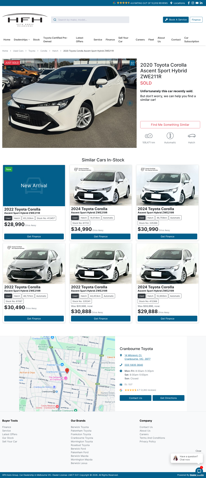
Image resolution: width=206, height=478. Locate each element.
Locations (179, 3)
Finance (110, 39)
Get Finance (34, 236)
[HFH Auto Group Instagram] (193, 3)
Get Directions (168, 397)
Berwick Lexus (79, 463)
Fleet (151, 39)
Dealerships (21, 39)
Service (98, 39)
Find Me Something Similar (170, 124)
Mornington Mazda (81, 459)
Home (6, 39)
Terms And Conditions (152, 437)
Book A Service (178, 19)
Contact (176, 39)
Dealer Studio (197, 475)
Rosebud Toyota (80, 445)
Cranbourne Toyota (82, 437)
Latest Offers (79, 39)
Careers (140, 39)
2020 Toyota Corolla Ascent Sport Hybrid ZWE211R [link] (88, 50)
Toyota (32, 50)
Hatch (55, 50)
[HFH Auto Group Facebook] (189, 3)
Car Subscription (191, 39)
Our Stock (8, 437)
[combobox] (90, 19)
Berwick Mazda (79, 455)
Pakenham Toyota (81, 430)
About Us (161, 39)
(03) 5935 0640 (134, 364)
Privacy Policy (148, 441)
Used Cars (18, 50)
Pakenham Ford (80, 452)
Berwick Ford (78, 448)
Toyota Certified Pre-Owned (55, 39)
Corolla (43, 50)
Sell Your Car (123, 39)
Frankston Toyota (81, 434)
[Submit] (54, 19)
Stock (36, 39)
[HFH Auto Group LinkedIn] (202, 3)
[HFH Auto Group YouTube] (198, 3)
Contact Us (135, 397)
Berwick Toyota (80, 427)
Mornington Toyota (82, 441)
